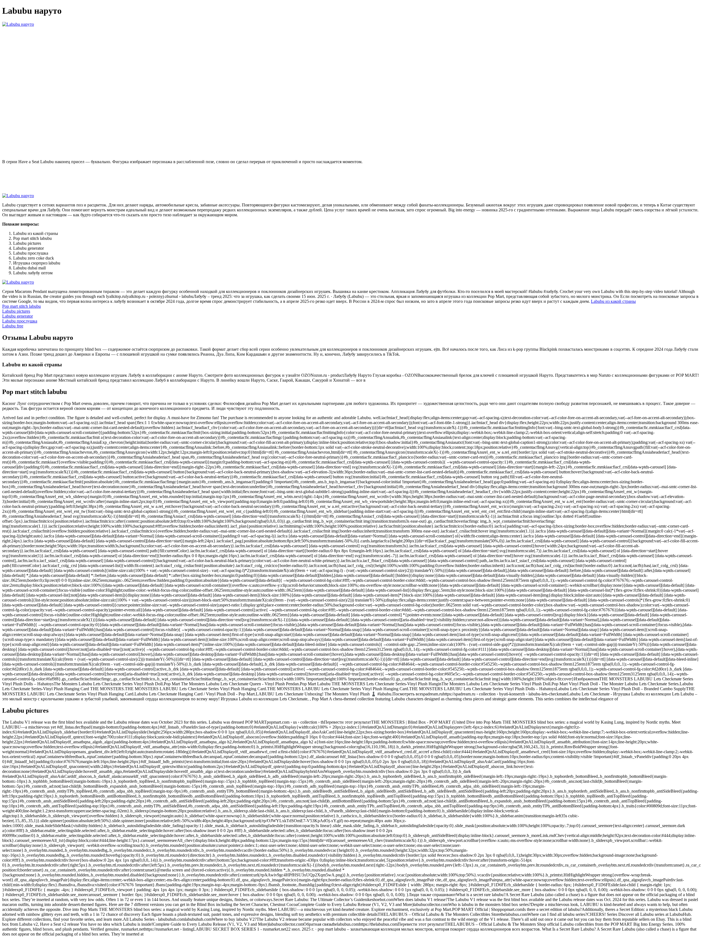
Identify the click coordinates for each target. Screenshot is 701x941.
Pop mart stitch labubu (21, 306)
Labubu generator (17, 316)
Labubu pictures (16, 311)
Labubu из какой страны (613, 301)
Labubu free (12, 326)
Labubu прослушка (19, 321)
